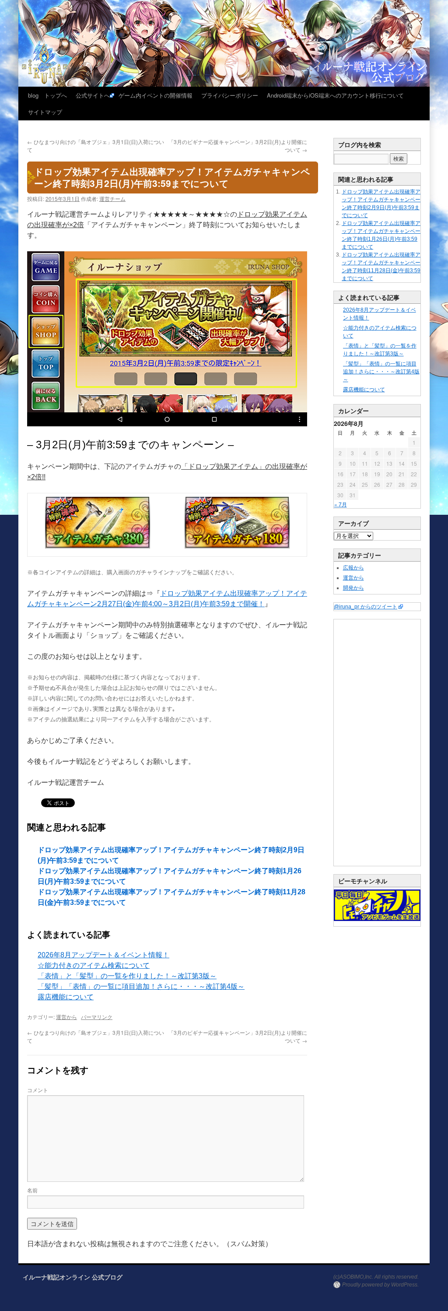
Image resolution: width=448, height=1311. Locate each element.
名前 (32, 1190)
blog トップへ (47, 95)
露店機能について (66, 997)
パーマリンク (96, 1016)
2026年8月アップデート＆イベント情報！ (103, 955)
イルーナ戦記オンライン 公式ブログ (72, 1276)
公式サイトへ (93, 95)
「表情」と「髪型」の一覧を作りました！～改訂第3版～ (127, 976)
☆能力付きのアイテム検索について (94, 965)
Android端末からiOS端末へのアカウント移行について (335, 95)
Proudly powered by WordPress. (380, 1285)
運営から (66, 1016)
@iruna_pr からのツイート (365, 607)
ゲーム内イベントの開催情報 (155, 95)
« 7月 (340, 504)
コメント (37, 1089)
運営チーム (112, 198)
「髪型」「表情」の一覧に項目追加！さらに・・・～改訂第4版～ (141, 986)
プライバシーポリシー (229, 95)
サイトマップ (45, 112)
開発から (353, 588)
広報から (353, 568)
